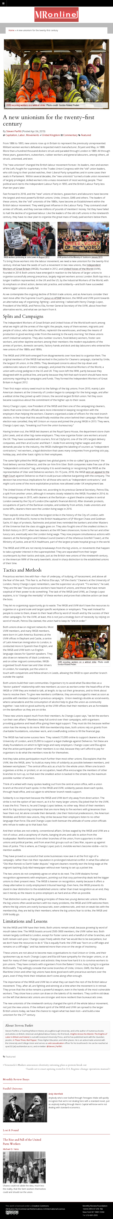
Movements (32, 135)
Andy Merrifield (56, 1093)
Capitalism (11, 135)
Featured (86, 135)
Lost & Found (11, 1130)
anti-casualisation (56, 1043)
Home (11, 30)
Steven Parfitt (13, 131)
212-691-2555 (92, 1215)
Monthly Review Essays (16, 1079)
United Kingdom (51, 135)
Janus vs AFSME (52, 298)
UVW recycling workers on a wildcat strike (25, 105)
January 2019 (96, 257)
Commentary (70, 135)
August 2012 (44, 257)
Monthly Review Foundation (95, 1205)
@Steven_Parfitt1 (54, 1046)
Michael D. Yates (11, 1149)
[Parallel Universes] (25, 1107)
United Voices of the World (78, 268)
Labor (21, 135)
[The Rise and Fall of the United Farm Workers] (24, 1168)
